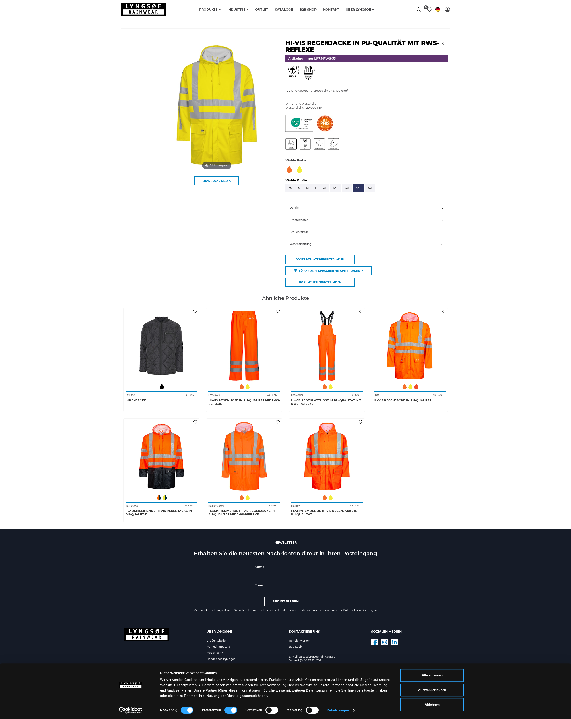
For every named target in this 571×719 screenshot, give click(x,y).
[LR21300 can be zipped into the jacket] (307, 143)
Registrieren (285, 601)
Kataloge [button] (284, 10)
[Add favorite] (195, 311)
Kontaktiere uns (304, 632)
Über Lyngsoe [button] (359, 10)
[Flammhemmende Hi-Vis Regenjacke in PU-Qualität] (161, 456)
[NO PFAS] (325, 123)
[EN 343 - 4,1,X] (293, 74)
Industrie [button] (236, 10)
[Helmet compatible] (321, 143)
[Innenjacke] (161, 346)
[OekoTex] (299, 123)
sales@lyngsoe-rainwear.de (317, 656)
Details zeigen (338, 710)
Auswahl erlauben (432, 690)
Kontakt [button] (331, 10)
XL (325, 188)
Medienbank (215, 652)
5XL (370, 188)
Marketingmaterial (219, 646)
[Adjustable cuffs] (334, 143)
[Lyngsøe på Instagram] (384, 642)
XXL (335, 188)
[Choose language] (437, 10)
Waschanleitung (300, 244)
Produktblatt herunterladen (320, 259)
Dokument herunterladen (320, 282)
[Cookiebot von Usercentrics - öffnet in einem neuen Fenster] (130, 710)
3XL (347, 188)
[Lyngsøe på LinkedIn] (394, 642)
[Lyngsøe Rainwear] (143, 9)
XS (290, 188)
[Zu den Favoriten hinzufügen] (444, 43)
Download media (217, 181)
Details (294, 207)
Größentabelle (299, 232)
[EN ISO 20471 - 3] (309, 74)
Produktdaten (299, 220)
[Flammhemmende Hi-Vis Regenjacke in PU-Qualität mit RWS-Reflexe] (244, 456)
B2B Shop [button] (308, 10)
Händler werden (299, 640)
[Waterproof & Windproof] (293, 143)
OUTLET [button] (261, 10)
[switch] (230, 710)
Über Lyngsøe (219, 632)
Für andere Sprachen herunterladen (329, 270)
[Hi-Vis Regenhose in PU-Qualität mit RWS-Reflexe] (244, 346)
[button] (447, 9)
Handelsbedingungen (221, 659)
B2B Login (296, 646)
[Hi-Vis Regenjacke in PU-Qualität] (410, 346)
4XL (358, 188)
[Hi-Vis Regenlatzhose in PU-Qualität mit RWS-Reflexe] (327, 346)
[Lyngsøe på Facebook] (374, 642)
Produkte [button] (208, 10)
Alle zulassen (432, 675)
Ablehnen (432, 704)
